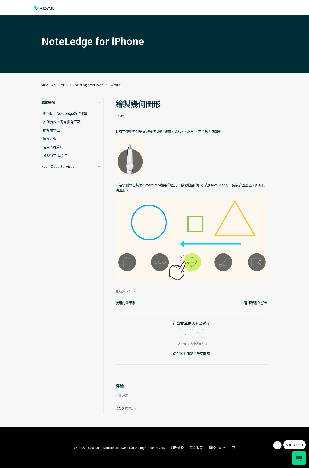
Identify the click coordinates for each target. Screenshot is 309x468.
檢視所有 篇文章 (55, 155)
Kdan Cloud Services (57, 166)
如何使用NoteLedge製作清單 (65, 113)
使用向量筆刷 (125, 303)
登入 (122, 409)
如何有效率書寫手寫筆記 (61, 122)
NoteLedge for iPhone (89, 85)
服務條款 (177, 447)
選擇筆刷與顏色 (256, 303)
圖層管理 (50, 138)
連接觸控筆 (51, 130)
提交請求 (203, 353)
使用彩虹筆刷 (53, 147)
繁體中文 (215, 447)
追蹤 (121, 116)
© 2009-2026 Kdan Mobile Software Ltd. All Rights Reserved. (119, 447)
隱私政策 (196, 447)
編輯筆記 (116, 85)
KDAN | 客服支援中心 (54, 85)
